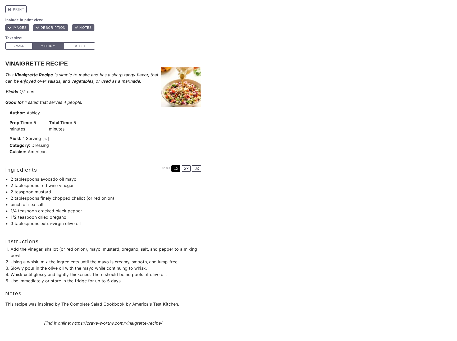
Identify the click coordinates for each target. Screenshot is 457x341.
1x (176, 168)
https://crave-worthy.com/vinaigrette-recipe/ (117, 323)
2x (186, 168)
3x (196, 168)
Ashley (33, 112)
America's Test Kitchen (155, 304)
